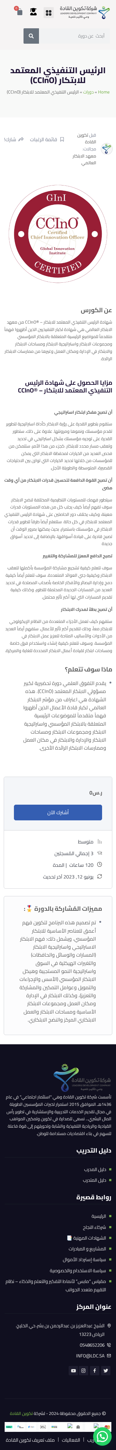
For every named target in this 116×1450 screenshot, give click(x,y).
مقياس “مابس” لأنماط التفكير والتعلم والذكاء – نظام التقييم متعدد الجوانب (56, 1285)
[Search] (31, 36)
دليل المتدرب (94, 1180)
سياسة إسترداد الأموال (84, 1259)
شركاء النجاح (94, 1227)
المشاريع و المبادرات (87, 1248)
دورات (88, 92)
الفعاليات (71, 1440)
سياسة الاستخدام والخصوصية (78, 1270)
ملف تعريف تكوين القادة (30, 1440)
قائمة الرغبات (43, 139)
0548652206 (92, 1345)
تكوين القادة (86, 138)
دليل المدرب (95, 1169)
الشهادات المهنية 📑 (86, 1237)
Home (104, 92)
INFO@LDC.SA (90, 1356)
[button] (49, 12)
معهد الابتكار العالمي (84, 159)
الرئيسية (99, 1216)
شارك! (10, 139)
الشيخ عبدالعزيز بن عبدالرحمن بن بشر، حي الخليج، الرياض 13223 (60, 1329)
